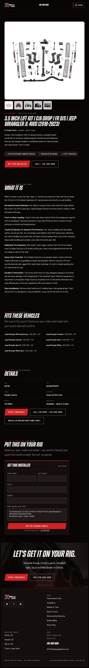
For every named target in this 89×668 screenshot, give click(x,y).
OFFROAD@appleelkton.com (58, 649)
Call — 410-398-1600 (45, 164)
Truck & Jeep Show (12, 648)
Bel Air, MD (9, 644)
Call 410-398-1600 (42, 577)
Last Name (43, 473)
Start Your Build (16, 412)
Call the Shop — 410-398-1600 (47, 412)
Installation (51, 602)
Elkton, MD (9, 635)
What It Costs (52, 611)
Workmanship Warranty (56, 616)
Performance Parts (54, 598)
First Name (12, 473)
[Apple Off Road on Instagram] (13, 604)
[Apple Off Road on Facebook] (7, 604)
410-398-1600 (44, 5)
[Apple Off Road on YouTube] (20, 604)
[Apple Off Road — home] (10, 5)
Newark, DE (9, 639)
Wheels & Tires (53, 607)
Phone (10, 495)
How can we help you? (17, 506)
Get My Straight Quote (37, 526)
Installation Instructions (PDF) (24, 420)
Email (10, 484)
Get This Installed (17, 164)
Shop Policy (51, 625)
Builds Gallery (52, 620)
